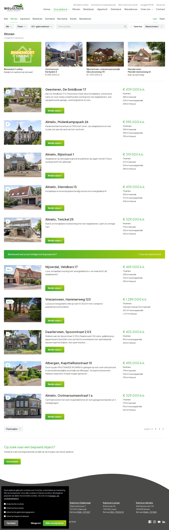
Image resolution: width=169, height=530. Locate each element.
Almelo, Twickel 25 (59, 219)
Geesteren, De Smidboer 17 (65, 89)
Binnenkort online (81, 5)
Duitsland (116, 9)
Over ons (146, 9)
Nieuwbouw (130, 9)
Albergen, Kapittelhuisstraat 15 (68, 362)
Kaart (162, 18)
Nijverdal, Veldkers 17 (61, 266)
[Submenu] (68, 9)
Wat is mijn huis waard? (128, 5)
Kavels (73, 18)
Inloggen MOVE (147, 5)
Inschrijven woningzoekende (103, 5)
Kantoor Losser (111, 502)
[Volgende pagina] (163, 429)
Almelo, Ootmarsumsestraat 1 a (69, 395)
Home (46, 9)
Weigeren (36, 523)
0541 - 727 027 (83, 512)
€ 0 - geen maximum (40, 26)
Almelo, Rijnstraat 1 (59, 154)
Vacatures (160, 5)
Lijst (155, 18)
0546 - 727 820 (150, 512)
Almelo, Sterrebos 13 (61, 186)
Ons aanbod (60, 9)
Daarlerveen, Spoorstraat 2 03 (68, 331)
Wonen (76, 9)
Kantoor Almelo (144, 502)
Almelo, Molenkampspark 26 (66, 121)
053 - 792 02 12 (117, 512)
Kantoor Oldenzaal (80, 502)
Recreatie (62, 18)
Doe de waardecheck (150, 254)
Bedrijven (88, 9)
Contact (160, 9)
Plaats (20, 26)
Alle (6, 18)
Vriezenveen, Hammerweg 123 (68, 299)
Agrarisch (102, 9)
